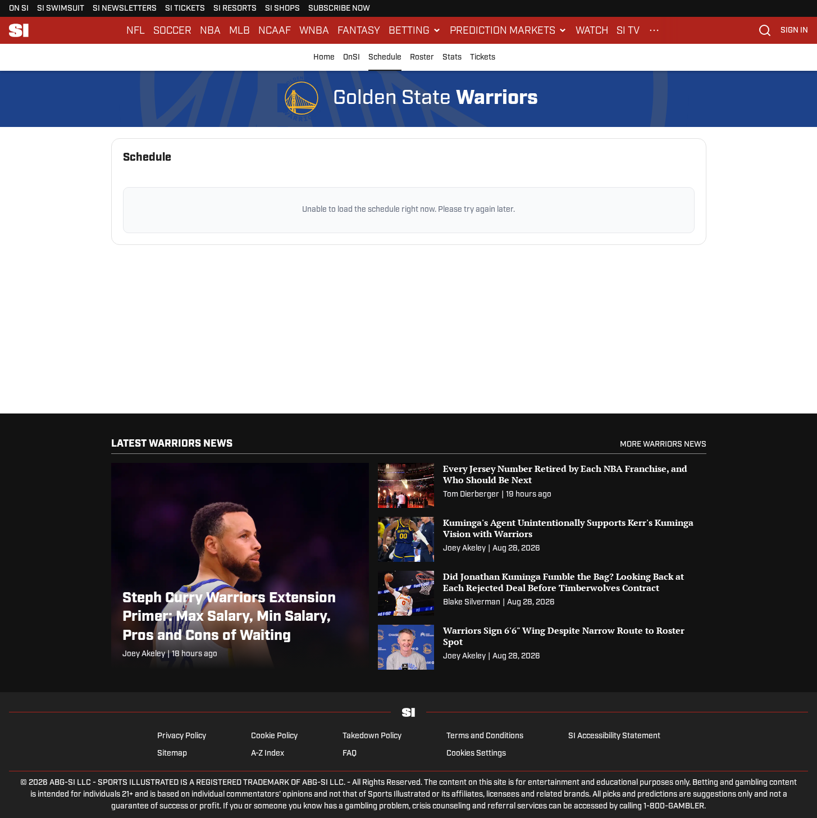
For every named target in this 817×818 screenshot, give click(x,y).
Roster (422, 57)
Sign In (794, 30)
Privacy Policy (181, 736)
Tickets (482, 57)
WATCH (592, 30)
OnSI (351, 57)
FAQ (350, 753)
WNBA (314, 30)
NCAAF (274, 30)
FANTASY (358, 30)
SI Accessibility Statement (614, 736)
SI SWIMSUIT (60, 8)
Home (324, 57)
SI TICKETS (185, 8)
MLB (239, 30)
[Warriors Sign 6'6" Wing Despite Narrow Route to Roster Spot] (542, 647)
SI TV (628, 30)
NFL (135, 30)
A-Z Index (267, 753)
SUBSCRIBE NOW (339, 8)
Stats (452, 57)
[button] (415, 30)
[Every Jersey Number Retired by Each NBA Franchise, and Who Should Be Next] (542, 485)
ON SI (19, 8)
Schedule (384, 57)
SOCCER (172, 30)
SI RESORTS (235, 8)
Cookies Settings (476, 753)
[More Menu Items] (654, 30)
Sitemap (172, 753)
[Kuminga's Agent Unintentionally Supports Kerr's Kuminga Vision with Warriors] (542, 539)
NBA (210, 30)
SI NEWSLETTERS (125, 8)
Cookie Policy (274, 736)
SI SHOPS (282, 8)
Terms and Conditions (484, 736)
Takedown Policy (372, 736)
